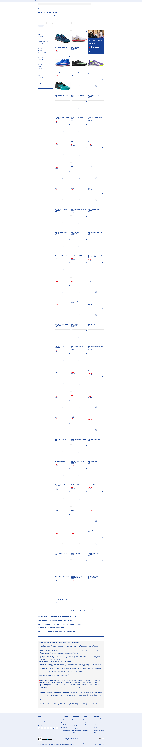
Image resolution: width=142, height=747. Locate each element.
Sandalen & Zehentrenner (42, 62)
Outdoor (95, 722)
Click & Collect (63, 719)
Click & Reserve (64, 721)
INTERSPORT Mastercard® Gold (76, 722)
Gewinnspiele (74, 725)
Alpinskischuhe (41, 36)
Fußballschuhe (40, 43)
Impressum (65, 738)
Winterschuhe (40, 77)
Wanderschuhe (40, 75)
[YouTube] (48, 728)
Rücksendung (63, 724)
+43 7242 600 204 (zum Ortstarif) (43, 718)
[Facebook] (42, 728)
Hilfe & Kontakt (64, 716)
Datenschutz (72, 738)
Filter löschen (47, 25)
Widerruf (62, 732)
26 (87, 610)
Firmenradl (85, 730)
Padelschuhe (40, 59)
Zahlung (62, 722)
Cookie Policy (77, 738)
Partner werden (85, 721)
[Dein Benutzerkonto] (109, 4)
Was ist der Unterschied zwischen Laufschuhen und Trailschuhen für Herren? (59, 624)
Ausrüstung (40, 83)
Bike (94, 719)
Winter (95, 724)
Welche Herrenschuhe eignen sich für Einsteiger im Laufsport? (55, 620)
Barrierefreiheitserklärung (65, 730)
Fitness (95, 725)
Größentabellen (96, 727)
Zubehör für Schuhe (41, 80)
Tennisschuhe (40, 68)
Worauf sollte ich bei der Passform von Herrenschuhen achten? (55, 634)
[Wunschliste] (111, 4)
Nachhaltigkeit (85, 724)
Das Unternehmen (86, 718)
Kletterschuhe (40, 54)
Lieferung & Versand (64, 718)
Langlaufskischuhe (41, 55)
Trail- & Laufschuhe (41, 71)
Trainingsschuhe (41, 73)
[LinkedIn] (54, 728)
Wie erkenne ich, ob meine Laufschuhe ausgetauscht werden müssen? (57, 631)
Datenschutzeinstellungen (71, 739)
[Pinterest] (51, 728)
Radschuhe (40, 61)
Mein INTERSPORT (75, 716)
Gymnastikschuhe (41, 48)
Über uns (85, 716)
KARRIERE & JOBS (86, 728)
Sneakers (39, 66)
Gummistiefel (40, 46)
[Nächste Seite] (92, 610)
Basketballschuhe (41, 39)
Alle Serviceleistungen (98, 718)
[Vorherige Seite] (67, 610)
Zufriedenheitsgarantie (76, 726)
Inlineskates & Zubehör (42, 52)
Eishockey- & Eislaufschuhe (43, 41)
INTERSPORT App (75, 719)
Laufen (95, 721)
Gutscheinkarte (74, 723)
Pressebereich (85, 722)
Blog (95, 732)
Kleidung (40, 31)
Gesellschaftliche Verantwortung (86, 726)
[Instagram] (39, 728)
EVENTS (73, 732)
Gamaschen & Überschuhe (42, 45)
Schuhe (39, 34)
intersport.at (41, 704)
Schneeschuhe (40, 64)
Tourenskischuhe (41, 70)
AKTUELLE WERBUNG (76, 728)
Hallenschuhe (40, 50)
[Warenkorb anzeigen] (114, 4)
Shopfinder (85, 719)
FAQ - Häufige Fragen (65, 725)
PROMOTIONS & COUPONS (76, 730)
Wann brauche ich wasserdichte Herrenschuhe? (51, 627)
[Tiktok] (45, 728)
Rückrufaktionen (64, 727)
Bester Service (97, 716)
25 (84, 610)
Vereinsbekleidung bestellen (99, 730)
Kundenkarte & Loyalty (76, 718)
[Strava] (56, 728)
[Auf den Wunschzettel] (69, 31)
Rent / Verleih (86, 732)
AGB (68, 738)
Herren (39, 8)
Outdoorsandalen (41, 57)
